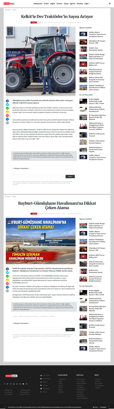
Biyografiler (98, 383)
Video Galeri (46, 379)
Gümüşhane (37, 4)
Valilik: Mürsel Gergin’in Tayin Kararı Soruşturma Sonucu (97, 34)
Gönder (70, 176)
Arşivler (45, 385)
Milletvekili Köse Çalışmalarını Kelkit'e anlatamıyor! (97, 109)
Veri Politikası (9, 394)
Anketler (97, 381)
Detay (96, 407)
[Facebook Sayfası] (5, 384)
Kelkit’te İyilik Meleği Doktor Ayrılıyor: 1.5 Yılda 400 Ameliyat (97, 57)
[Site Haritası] (24, 384)
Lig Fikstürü (80, 387)
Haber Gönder (24, 394)
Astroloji (97, 387)
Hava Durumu (81, 379)
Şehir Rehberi (81, 396)
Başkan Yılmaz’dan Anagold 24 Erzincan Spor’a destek (96, 80)
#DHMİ (15, 316)
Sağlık (52, 4)
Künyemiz (46, 388)
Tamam (103, 407)
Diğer (86, 4)
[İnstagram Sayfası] (11, 384)
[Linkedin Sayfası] (18, 384)
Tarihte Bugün (81, 390)
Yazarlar (45, 382)
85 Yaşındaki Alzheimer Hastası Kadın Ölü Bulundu (97, 117)
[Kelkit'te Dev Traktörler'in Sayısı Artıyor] (41, 61)
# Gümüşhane (44, 316)
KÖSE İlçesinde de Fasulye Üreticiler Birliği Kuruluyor (95, 72)
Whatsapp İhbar (25, 392)
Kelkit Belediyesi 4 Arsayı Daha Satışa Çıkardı (96, 149)
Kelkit (46, 4)
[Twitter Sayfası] (8, 384)
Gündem (80, 4)
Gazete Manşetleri (82, 398)
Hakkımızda (8, 390)
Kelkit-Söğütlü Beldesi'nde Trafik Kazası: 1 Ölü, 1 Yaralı (96, 101)
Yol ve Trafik (80, 381)
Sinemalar (80, 392)
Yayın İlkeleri (8, 392)
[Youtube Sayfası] (14, 384)
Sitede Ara (98, 379)
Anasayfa (8, 10)
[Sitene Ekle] (27, 384)
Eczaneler (80, 385)
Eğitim (72, 4)
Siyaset (59, 4)
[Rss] (21, 384)
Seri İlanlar (80, 394)
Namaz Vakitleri (81, 383)
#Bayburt (52, 316)
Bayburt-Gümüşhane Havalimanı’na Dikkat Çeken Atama (97, 88)
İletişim (44, 392)
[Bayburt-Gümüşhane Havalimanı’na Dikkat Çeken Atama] (41, 241)
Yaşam (66, 4)
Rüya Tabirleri (99, 385)
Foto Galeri (46, 375)
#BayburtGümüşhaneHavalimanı (28, 316)
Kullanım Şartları (25, 390)
